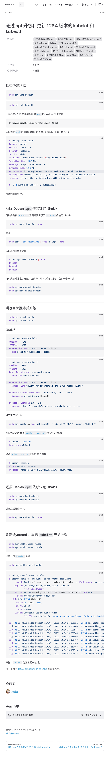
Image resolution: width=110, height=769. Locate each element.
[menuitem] (99, 4)
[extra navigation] (78, 4)
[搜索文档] (21, 4)
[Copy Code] (100, 95)
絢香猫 (14, 691)
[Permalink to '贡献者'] (4, 683)
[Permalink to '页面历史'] (4, 706)
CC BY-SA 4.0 (17, 729)
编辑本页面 (14, 733)
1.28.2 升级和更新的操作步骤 (33, 668)
